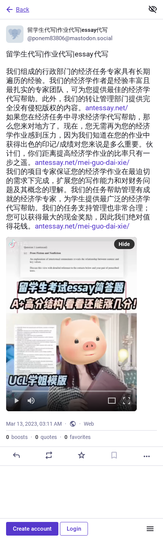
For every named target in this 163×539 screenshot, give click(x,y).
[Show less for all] (153, 9)
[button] (71, 324)
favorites (77, 437)
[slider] (71, 389)
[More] (146, 456)
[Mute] (31, 401)
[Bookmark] (114, 455)
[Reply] (16, 455)
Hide (124, 244)
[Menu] (150, 529)
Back (22, 9)
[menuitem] (71, 324)
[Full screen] (126, 401)
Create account (32, 528)
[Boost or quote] (48, 455)
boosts (17, 437)
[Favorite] (81, 455)
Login (74, 528)
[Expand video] (111, 401)
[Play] (16, 401)
